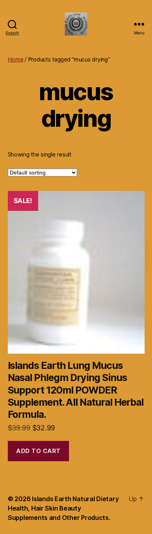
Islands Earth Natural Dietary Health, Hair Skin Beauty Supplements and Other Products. (63, 508)
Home (15, 59)
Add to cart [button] (38, 451)
